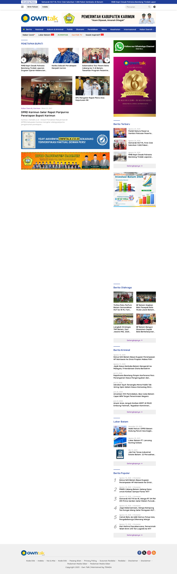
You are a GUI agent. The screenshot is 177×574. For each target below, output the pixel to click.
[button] (149, 7)
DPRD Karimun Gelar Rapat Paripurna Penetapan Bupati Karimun (45, 114)
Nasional (39, 29)
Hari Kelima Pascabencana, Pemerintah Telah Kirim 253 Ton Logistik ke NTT (137, 527)
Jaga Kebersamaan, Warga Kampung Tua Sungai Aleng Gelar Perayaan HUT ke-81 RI (136, 509)
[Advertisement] (65, 174)
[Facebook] (139, 553)
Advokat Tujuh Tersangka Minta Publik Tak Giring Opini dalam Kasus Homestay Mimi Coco (132, 386)
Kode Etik (30, 561)
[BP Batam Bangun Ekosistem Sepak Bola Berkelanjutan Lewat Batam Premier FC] (146, 319)
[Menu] (23, 7)
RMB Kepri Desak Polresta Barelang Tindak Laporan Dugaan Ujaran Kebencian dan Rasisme (134, 2)
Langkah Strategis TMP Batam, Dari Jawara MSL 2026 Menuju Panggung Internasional (122, 329)
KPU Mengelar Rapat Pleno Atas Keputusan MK (90, 99)
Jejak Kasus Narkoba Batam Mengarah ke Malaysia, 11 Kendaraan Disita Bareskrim (133, 367)
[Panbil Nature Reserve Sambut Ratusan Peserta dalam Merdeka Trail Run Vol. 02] (120, 133)
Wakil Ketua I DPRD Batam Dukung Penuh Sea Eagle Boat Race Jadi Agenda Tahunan (140, 429)
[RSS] (154, 553)
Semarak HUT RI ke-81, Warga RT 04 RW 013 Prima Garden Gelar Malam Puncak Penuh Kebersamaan (137, 499)
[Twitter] (144, 553)
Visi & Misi (51, 561)
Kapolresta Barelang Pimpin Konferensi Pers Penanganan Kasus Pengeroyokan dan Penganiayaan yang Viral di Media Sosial (134, 376)
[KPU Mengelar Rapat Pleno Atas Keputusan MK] (93, 85)
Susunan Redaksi (107, 561)
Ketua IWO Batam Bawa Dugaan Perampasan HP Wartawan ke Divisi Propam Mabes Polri (134, 358)
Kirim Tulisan (32, 7)
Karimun (36, 108)
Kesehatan (115, 29)
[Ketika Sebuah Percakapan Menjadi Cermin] (65, 55)
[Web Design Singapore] (135, 86)
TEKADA (108, 567)
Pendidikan (93, 29)
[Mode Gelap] (154, 7)
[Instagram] (149, 553)
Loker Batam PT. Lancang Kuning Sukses (140, 441)
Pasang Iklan (75, 561)
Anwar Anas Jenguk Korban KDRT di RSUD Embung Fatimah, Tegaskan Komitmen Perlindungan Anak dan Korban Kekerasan (133, 404)
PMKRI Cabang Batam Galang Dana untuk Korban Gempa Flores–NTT (135, 490)
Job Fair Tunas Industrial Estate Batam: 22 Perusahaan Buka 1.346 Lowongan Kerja (141, 453)
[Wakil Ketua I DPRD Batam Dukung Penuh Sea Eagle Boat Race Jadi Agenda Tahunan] (120, 430)
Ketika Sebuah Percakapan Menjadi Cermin (64, 66)
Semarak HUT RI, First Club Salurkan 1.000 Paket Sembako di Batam (54, 2)
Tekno (104, 29)
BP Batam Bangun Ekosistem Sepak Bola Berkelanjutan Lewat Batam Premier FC (145, 329)
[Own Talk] (39, 18)
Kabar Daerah (146, 29)
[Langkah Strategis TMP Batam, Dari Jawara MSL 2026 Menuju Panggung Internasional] (123, 319)
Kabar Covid (28, 35)
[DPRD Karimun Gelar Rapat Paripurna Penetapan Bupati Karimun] (46, 90)
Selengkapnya (134, 166)
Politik (70, 29)
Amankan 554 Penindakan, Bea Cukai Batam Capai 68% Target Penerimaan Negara (134, 395)
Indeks (45, 7)
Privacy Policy (90, 561)
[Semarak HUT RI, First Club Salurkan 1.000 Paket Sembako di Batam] (120, 145)
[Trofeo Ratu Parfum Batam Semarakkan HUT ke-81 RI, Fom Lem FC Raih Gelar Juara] (123, 297)
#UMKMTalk (63, 35)
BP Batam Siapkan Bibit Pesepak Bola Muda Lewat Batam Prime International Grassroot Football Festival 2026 (145, 307)
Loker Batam (44, 35)
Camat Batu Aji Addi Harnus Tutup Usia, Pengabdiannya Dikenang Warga (137, 518)
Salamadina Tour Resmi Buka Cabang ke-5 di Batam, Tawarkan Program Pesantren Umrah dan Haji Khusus (95, 68)
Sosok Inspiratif (93, 35)
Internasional (130, 29)
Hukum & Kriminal (55, 29)
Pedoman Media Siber (77, 564)
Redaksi (121, 561)
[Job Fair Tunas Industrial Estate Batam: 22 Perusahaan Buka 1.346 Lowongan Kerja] (120, 454)
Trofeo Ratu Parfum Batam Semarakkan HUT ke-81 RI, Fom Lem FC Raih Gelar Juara (123, 307)
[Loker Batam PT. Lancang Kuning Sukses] (120, 442)
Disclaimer (133, 561)
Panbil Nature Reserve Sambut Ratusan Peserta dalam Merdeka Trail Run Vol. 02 (141, 132)
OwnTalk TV (77, 35)
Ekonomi (80, 29)
